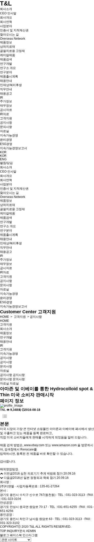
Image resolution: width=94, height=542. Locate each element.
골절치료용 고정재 (12, 51)
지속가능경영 (9, 135)
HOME (4, 317)
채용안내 (6, 81)
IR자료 (4, 114)
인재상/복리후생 (11, 85)
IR (1, 97)
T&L (6, 3)
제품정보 (6, 42)
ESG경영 (6, 144)
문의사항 (6, 127)
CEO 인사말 (8, 13)
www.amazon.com (64, 445)
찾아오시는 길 (9, 34)
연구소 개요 (8, 68)
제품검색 (6, 59)
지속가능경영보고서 (13, 148)
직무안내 (6, 89)
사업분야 (6, 26)
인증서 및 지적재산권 (14, 30)
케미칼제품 (7, 55)
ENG (3, 159)
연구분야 (6, 72)
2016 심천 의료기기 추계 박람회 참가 (38, 473)
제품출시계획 (9, 76)
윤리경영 (6, 139)
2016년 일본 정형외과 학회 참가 (34, 478)
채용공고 (6, 93)
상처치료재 (7, 46)
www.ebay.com (34, 445)
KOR (3, 152)
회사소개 (6, 9)
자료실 (4, 131)
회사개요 (6, 17)
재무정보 (6, 105)
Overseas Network (12, 38)
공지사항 (6, 122)
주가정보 (6, 101)
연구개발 (6, 63)
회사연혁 (6, 22)
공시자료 (6, 110)
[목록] (4, 416)
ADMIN (31, 531)
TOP (3, 531)
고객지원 (6, 118)
